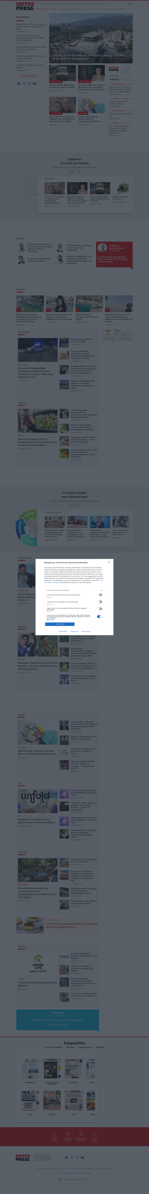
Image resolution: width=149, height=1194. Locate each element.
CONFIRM (60, 624)
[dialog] (74, 597)
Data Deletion (63, 631)
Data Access (74, 631)
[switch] (99, 594)
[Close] (109, 563)
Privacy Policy (86, 631)
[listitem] (74, 590)
